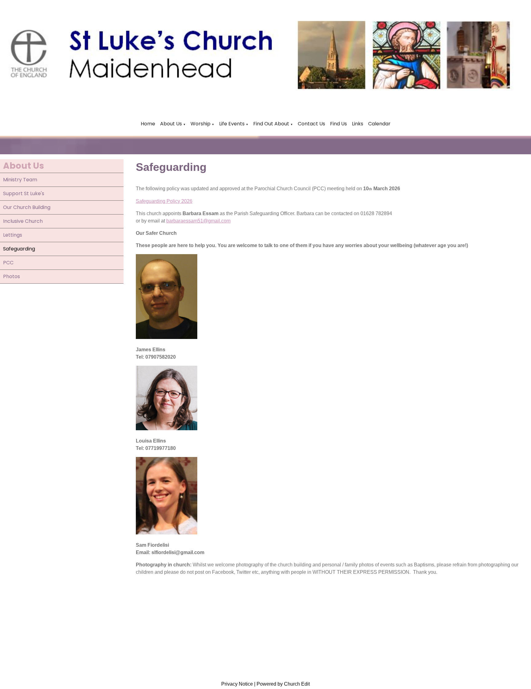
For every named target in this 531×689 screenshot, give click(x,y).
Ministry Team (20, 179)
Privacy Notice (237, 684)
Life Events (232, 123)
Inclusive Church (23, 221)
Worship (200, 123)
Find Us (338, 123)
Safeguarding (19, 248)
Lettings (12, 234)
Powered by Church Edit (283, 684)
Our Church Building (26, 207)
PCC (8, 262)
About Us (171, 123)
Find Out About (271, 123)
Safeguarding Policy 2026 (164, 201)
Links (357, 123)
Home (148, 123)
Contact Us (311, 123)
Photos (11, 276)
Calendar (379, 123)
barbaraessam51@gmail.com (198, 220)
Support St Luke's (23, 193)
